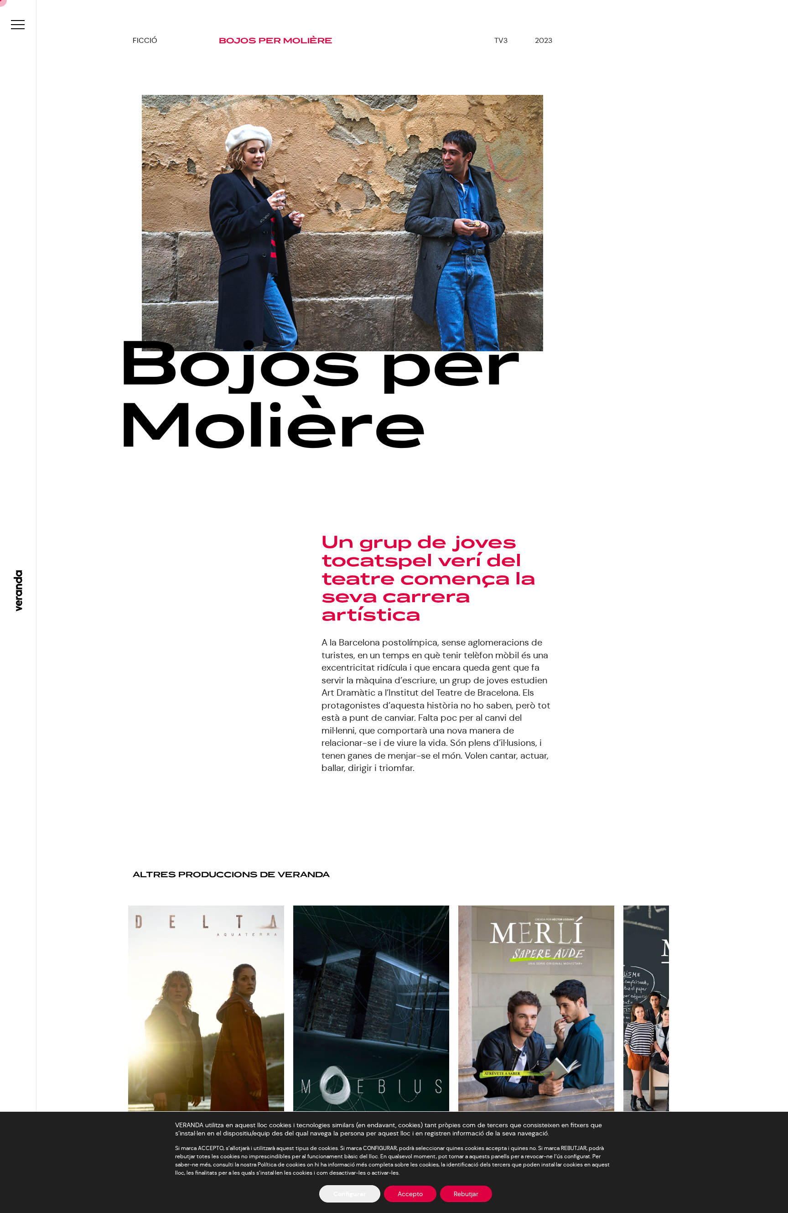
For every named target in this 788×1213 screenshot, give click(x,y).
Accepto (410, 1194)
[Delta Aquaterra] (206, 1017)
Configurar (349, 1194)
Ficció (145, 40)
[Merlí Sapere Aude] (536, 1010)
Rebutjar (466, 1194)
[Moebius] (371, 1015)
